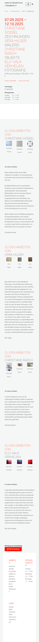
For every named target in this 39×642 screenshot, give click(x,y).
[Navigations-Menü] (28, 4)
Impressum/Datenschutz (12, 619)
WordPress (8, 638)
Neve (6, 633)
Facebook (12, 612)
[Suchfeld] (32, 4)
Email (10, 614)
